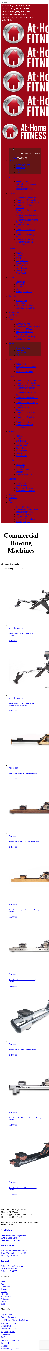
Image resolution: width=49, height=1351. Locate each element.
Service (4, 1284)
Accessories (6, 1296)
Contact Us (6, 1326)
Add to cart (13, 768)
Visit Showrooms (16, 628)
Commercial (6, 1286)
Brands (4, 1289)
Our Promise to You (9, 1328)
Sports (4, 1301)
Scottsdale (6, 1230)
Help (3, 1304)
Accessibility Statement (11, 1348)
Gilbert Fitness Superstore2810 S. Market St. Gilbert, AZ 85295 (12, 1268)
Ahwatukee (7, 1245)
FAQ (3, 1337)
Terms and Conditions (10, 1340)
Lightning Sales (8, 1331)
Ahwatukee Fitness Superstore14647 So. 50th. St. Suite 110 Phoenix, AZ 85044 (14, 1253)
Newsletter (5, 1334)
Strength (4, 1294)
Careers (4, 1346)
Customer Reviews (9, 1323)
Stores (3, 1282)
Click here (29, 17)
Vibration (5, 1299)
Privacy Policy (7, 1343)
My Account (6, 1314)
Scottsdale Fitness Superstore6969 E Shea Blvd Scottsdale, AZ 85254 (13, 1237)
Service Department (9, 1317)
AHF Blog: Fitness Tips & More (15, 1320)
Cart (15, 158)
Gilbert (5, 1261)
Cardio (4, 1291)
